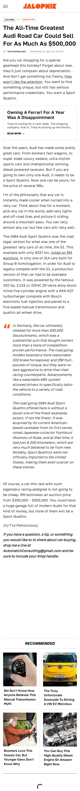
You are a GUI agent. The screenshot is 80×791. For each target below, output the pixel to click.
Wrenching (28, 19)
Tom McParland (16, 51)
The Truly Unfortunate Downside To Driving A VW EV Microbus (59, 697)
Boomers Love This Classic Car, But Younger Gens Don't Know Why (19, 757)
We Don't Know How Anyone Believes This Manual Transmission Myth (20, 697)
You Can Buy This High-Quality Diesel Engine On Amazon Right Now (58, 757)
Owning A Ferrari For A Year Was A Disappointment (36, 115)
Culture (9, 19)
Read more (14, 133)
